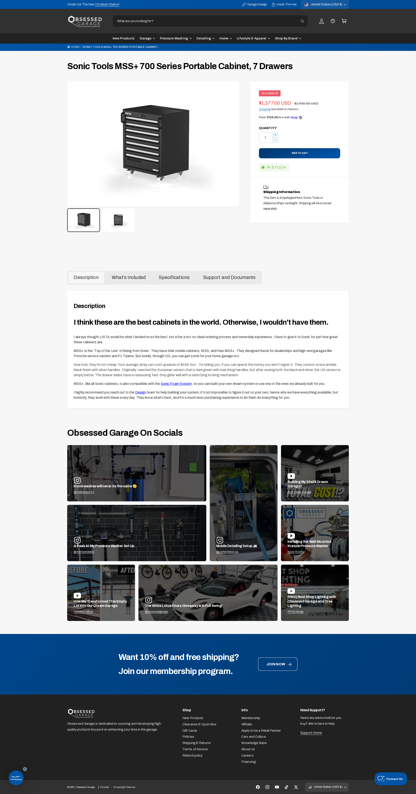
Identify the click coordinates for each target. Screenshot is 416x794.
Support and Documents (229, 277)
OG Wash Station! (107, 4)
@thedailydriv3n (84, 492)
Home (223, 38)
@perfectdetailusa (227, 551)
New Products (192, 718)
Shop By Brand (286, 38)
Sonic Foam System (176, 384)
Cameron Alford (83, 611)
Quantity (268, 128)
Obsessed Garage (85, 787)
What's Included (129, 277)
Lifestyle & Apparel (251, 38)
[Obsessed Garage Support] (332, 21)
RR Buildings (296, 611)
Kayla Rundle (296, 551)
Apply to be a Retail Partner (261, 730)
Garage (145, 38)
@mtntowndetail (84, 551)
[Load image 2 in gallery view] (118, 220)
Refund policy (192, 755)
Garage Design (257, 4)
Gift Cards (189, 730)
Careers (247, 755)
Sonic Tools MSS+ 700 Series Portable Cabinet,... (121, 47)
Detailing (204, 38)
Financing (248, 761)
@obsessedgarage (156, 611)
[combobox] (210, 21)
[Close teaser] (25, 769)
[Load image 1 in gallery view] (83, 220)
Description (86, 277)
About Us (248, 749)
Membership (250, 718)
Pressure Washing (174, 38)
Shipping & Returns (196, 743)
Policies (188, 736)
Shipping (264, 109)
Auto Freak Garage (299, 492)
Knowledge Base (254, 743)
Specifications (174, 277)
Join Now (275, 664)
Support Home (311, 732)
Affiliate (246, 724)
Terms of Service (195, 749)
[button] (344, 21)
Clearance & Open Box (199, 724)
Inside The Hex (286, 4)
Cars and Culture (253, 736)
